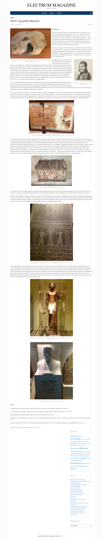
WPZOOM (63, 536)
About (51, 13)
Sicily (88, 466)
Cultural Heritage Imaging (76, 489)
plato (75, 458)
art (85, 439)
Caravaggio (73, 443)
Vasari (76, 468)
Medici (75, 454)
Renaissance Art (84, 463)
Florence (84, 448)
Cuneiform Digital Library (76, 491)
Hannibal (73, 451)
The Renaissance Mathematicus (77, 509)
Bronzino (82, 441)
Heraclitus (79, 451)
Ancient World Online (75, 483)
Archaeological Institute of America (78, 484)
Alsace (78, 436)
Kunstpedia (72, 498)
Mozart (84, 454)
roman (89, 463)
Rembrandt (79, 460)
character (79, 443)
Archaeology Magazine (75, 486)
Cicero (89, 443)
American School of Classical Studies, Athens (80, 481)
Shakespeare (82, 466)
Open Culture (73, 501)
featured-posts (74, 448)
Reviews (12, 18)
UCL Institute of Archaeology (76, 511)
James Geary (73, 496)
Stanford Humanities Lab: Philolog (78, 508)
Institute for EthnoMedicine (76, 494)
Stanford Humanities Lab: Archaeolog (78, 506)
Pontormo (88, 458)
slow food (35, 427)
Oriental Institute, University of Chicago (79, 503)
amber (82, 436)
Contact (59, 13)
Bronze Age (77, 441)
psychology (73, 460)
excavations (83, 445)
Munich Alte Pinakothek (75, 456)
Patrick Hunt (73, 504)
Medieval (79, 454)
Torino (39, 427)
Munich (88, 454)
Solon (72, 468)
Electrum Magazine (51, 5)
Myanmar (83, 456)
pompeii (83, 458)
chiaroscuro (85, 443)
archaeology (16, 427)
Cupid (71, 445)
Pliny (78, 458)
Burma (86, 441)
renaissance (75, 463)
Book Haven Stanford (75, 488)
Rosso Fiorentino (74, 466)
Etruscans (78, 445)
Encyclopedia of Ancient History (77, 493)
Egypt (20, 427)
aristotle (82, 439)
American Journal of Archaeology (77, 479)
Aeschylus (73, 436)
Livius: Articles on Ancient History (77, 499)
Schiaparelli (29, 427)
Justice (83, 451)
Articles (44, 13)
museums (24, 427)
